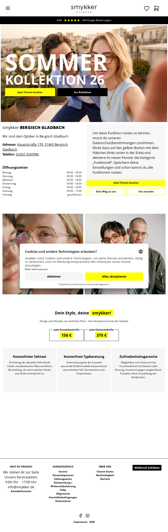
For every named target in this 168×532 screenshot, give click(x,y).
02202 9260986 (27, 154)
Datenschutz (63, 501)
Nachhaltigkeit (105, 475)
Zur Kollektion (82, 92)
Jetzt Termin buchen (30, 92)
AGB (92, 522)
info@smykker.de (21, 487)
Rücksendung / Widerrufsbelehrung (63, 484)
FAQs (63, 490)
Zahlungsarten (63, 479)
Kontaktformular (21, 491)
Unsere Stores (105, 471)
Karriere (105, 479)
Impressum (80, 522)
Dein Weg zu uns (106, 191)
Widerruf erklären (147, 468)
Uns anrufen (146, 191)
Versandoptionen (63, 475)
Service (63, 471)
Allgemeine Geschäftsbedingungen (63, 495)
